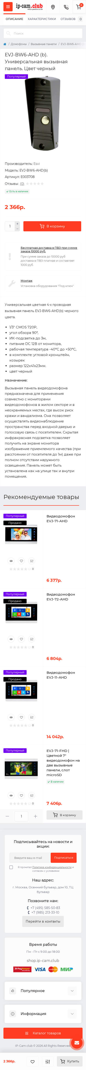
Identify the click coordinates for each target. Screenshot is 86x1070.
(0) (22, 183)
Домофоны (19, 44)
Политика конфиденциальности (52, 867)
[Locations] (52, 6)
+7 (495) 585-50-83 (45, 908)
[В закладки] (33, 1061)
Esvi (36, 164)
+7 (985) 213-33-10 (45, 912)
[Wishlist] (21, 560)
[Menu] (8, 6)
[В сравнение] (47, 1061)
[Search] (8, 33)
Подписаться (63, 857)
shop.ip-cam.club (43, 960)
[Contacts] (66, 6)
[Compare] (31, 560)
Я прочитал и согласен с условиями (46, 869)
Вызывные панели (44, 44)
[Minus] (17, 229)
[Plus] (17, 223)
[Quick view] (11, 560)
